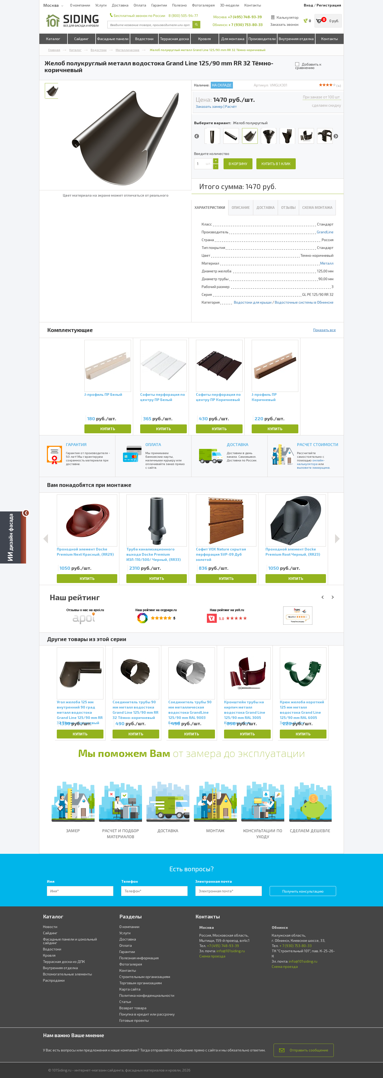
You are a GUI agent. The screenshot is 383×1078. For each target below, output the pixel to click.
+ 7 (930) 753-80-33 (245, 24)
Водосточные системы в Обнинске (304, 302)
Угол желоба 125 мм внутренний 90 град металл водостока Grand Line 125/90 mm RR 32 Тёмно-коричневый (80, 709)
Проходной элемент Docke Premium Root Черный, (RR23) (292, 551)
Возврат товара (132, 1008)
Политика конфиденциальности (146, 995)
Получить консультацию (303, 891)
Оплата (140, 5)
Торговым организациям (140, 983)
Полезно (179, 5)
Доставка (120, 5)
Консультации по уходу (262, 833)
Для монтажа (232, 38)
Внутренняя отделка (296, 38)
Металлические (127, 50)
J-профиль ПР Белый (103, 394)
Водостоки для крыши (252, 302)
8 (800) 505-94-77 (183, 15)
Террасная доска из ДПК (64, 961)
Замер (73, 830)
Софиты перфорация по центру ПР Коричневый (218, 397)
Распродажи (54, 980)
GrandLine (325, 232)
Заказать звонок (284, 24)
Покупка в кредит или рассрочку (147, 1014)
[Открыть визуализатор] (13, 539)
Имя (50, 881)
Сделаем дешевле (310, 830)
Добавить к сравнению (308, 65)
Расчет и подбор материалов (120, 833)
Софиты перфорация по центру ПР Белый (162, 397)
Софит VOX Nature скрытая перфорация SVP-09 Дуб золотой (221, 554)
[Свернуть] (26, 513)
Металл (326, 263)
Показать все (324, 330)
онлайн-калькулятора (311, 462)
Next (335, 136)
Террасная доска (174, 38)
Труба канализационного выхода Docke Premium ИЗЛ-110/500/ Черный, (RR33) (153, 554)
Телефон (129, 881)
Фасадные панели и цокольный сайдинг (70, 941)
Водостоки (144, 38)
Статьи (125, 1001)
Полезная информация (139, 958)
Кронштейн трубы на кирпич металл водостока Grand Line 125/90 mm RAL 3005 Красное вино (244, 709)
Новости (50, 926)
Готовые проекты (134, 1020)
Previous (196, 136)
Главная (54, 50)
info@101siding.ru (231, 951)
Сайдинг (81, 38)
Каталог (53, 38)
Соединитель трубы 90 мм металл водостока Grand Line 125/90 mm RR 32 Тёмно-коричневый (135, 709)
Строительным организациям (144, 976)
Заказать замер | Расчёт (216, 106)
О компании (80, 5)
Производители (262, 38)
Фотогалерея (203, 5)
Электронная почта (213, 881)
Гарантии (159, 5)
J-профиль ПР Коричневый (264, 397)
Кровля (204, 38)
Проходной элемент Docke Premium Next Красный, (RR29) (85, 551)
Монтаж (215, 830)
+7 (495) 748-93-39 (245, 17)
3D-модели (229, 5)
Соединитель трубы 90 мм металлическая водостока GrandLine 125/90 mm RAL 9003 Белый (190, 709)
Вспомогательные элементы (67, 974)
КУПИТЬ (107, 429)
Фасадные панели (112, 38)
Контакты (252, 5)
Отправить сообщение (309, 1050)
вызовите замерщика (313, 467)
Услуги (101, 5)
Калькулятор (288, 17)
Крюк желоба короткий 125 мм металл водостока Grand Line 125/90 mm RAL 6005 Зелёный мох (302, 709)
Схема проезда (212, 956)
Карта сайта (129, 989)
